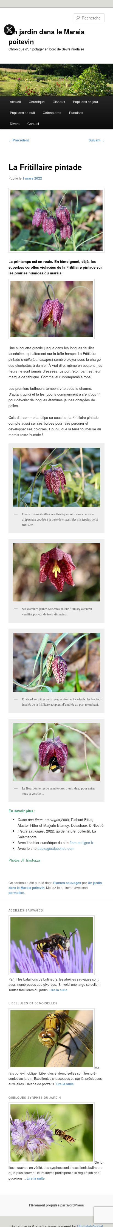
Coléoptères (52, 112)
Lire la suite (58, 989)
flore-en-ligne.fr (81, 842)
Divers (14, 123)
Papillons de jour (85, 101)
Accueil (15, 101)
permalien (16, 892)
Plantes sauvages (67, 882)
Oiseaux (59, 101)
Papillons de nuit (22, 112)
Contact (33, 123)
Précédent (19, 140)
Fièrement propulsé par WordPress (56, 1205)
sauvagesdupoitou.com (56, 848)
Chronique (37, 101)
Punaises (76, 112)
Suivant (96, 140)
